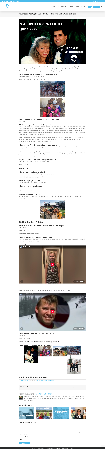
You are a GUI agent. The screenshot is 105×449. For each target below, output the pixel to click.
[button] (101, 6)
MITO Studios (64, 448)
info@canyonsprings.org (14, 1)
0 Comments (51, 380)
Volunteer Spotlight (42, 380)
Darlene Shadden (24, 380)
